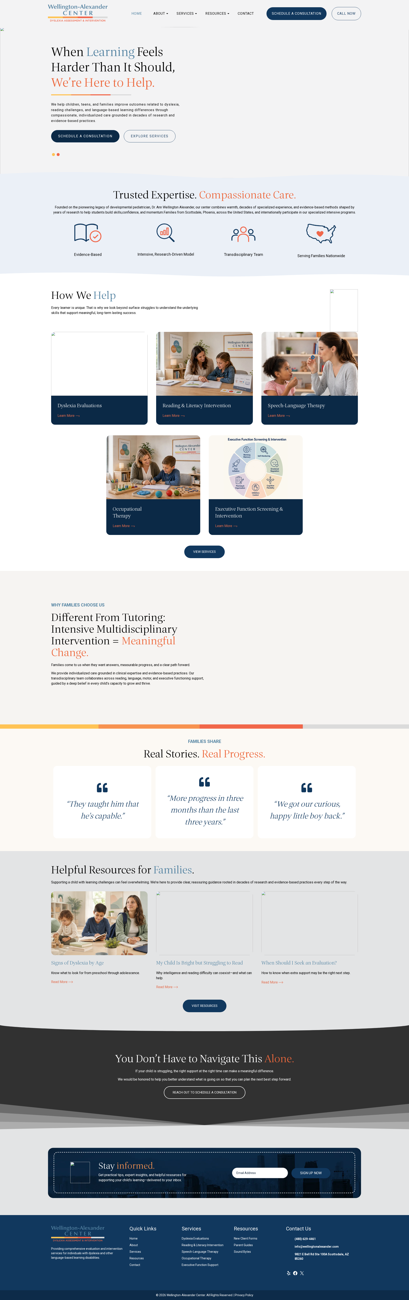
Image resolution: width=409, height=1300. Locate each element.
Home (136, 13)
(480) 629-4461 (305, 1239)
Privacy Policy (244, 1295)
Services (185, 13)
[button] (53, 154)
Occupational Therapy (196, 1258)
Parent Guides (243, 1245)
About (159, 13)
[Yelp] (288, 1274)
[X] (301, 1274)
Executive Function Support (200, 1265)
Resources (215, 13)
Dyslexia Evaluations (195, 1238)
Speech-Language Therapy (200, 1251)
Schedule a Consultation (296, 13)
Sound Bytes (242, 1251)
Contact (246, 13)
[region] (204, 102)
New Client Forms (245, 1238)
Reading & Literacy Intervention (202, 1245)
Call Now (346, 13)
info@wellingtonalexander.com (317, 1246)
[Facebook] (295, 1274)
